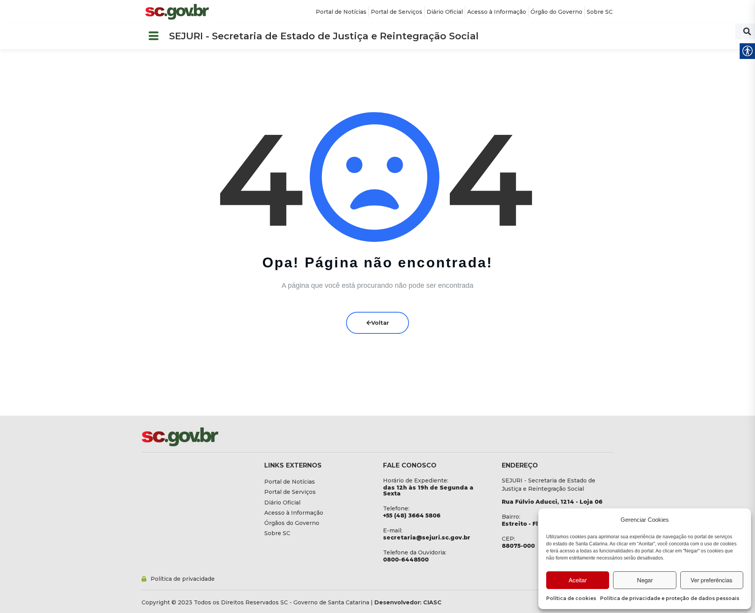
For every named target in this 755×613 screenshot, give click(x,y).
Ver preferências (712, 580)
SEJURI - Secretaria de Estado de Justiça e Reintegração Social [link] (324, 36)
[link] (177, 12)
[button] (153, 36)
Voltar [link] (380, 322)
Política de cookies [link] (571, 598)
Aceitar (578, 580)
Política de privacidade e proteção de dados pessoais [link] (669, 598)
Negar (645, 580)
